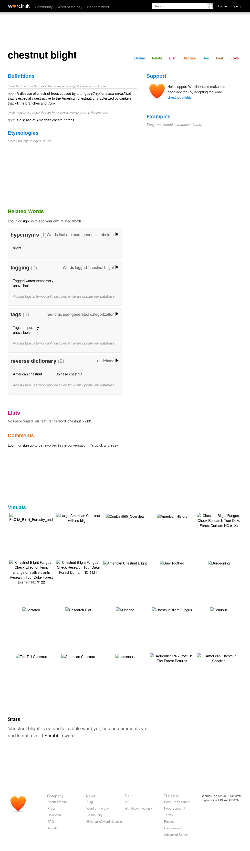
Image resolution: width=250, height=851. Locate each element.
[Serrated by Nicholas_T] (31, 609)
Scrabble (53, 735)
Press (51, 808)
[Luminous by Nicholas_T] (125, 656)
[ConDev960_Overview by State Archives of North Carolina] (125, 515)
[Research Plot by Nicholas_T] (78, 609)
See (206, 58)
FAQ (51, 821)
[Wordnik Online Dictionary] (19, 6)
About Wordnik (58, 801)
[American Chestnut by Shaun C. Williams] (78, 656)
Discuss (189, 58)
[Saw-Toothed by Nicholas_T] (172, 562)
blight (17, 247)
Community (43, 6)
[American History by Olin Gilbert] (172, 515)
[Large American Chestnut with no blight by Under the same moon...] (78, 517)
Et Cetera (171, 795)
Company (55, 795)
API (128, 801)
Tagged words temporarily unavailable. (33, 283)
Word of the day (69, 6)
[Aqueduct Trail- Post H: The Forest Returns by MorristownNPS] (172, 657)
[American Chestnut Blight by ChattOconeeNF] (125, 562)
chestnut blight (178, 97)
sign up (28, 220)
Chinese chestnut (68, 373)
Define (139, 58)
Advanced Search (176, 834)
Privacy (169, 821)
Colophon (54, 815)
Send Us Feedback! (177, 801)
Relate (157, 58)
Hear (220, 58)
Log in (12, 220)
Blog (89, 801)
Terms (168, 815)
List (172, 58)
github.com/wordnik (138, 808)
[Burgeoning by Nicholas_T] (219, 562)
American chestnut (27, 373)
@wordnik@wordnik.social (104, 821)
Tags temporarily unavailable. (26, 330)
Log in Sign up (230, 6)
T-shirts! (53, 828)
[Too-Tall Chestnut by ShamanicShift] (31, 656)
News (90, 795)
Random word (98, 6)
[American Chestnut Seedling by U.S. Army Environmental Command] (219, 657)
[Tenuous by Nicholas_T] (219, 609)
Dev (128, 795)
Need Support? (174, 808)
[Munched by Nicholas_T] (125, 609)
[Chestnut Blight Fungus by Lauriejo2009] (172, 609)
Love (234, 58)
